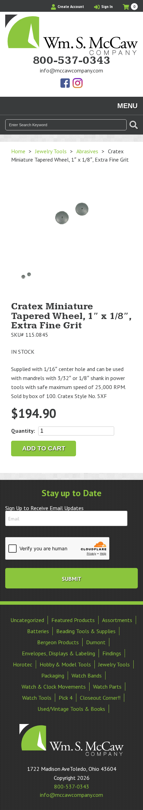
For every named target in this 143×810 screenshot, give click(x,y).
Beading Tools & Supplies (86, 631)
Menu (127, 106)
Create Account (70, 6)
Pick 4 (66, 697)
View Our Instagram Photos (77, 83)
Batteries (38, 631)
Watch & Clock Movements (54, 686)
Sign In (106, 6)
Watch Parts (107, 686)
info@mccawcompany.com (71, 70)
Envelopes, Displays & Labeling (58, 653)
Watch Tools (36, 697)
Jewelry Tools (51, 151)
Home (18, 151)
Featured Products (73, 620)
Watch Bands (87, 675)
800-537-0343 (71, 60)
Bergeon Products (58, 642)
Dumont (96, 642)
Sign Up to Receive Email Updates (44, 508)
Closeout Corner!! (100, 697)
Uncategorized (27, 620)
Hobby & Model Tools (65, 664)
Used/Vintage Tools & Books (71, 708)
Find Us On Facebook (65, 83)
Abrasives (87, 151)
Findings (111, 653)
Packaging (52, 675)
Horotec (22, 664)
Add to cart (43, 448)
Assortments (117, 620)
